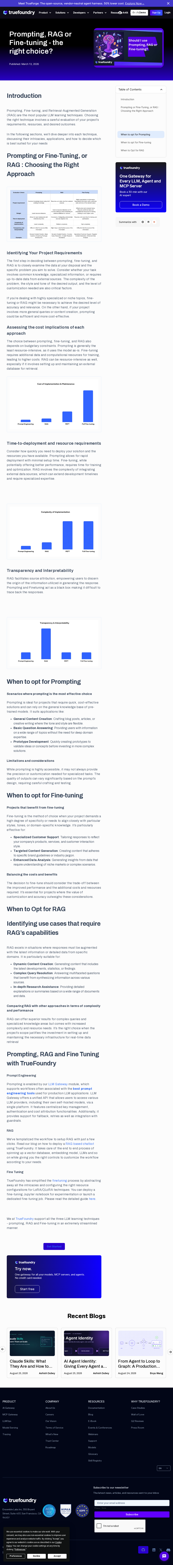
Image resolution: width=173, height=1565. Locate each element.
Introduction (127, 99)
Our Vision (50, 1421)
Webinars (93, 1434)
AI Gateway (9, 1408)
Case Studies (138, 1408)
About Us (50, 1408)
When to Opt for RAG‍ (132, 150)
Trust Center (52, 1441)
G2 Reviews (137, 1421)
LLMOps (7, 1421)
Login (167, 12)
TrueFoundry (25, 1219)
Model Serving (10, 1428)
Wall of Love (137, 1414)
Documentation (96, 1408)
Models (92, 1447)
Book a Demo (141, 204)
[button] (45, 13)
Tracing (7, 1434)
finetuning (59, 1180)
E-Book (92, 1421)
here (92, 1199)
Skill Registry (95, 1461)
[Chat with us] (164, 1556)
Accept (57, 1556)
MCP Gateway (10, 1414)
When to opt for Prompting (135, 134)
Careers (49, 1414)
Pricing (134, 12)
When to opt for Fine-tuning (136, 142)
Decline (36, 1556)
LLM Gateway (57, 1084)
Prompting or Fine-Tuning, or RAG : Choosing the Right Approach (140, 109)
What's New (51, 1434)
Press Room (137, 1428)
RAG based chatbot (80, 1143)
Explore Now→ (134, 3)
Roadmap (50, 1447)
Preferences (16, 1556)
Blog (90, 1414)
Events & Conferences (100, 1428)
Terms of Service (54, 1428)
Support (92, 1441)
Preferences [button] (20, 1549)
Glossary (93, 1454)
